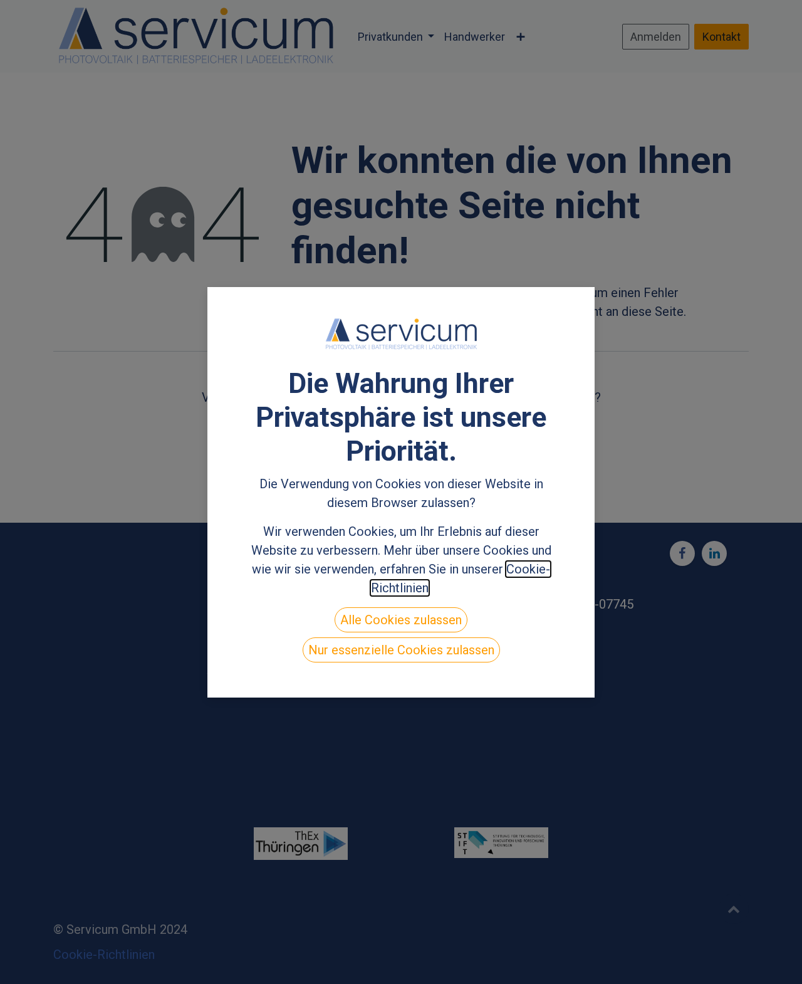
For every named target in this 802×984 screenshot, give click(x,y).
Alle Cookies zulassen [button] (401, 619)
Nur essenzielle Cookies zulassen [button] (401, 649)
